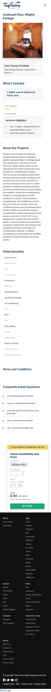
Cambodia (30, 558)
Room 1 (12, 479)
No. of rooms (15, 470)
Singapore (30, 529)
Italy (4, 602)
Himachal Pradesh (33, 602)
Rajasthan (30, 609)
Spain (5, 598)
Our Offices (30, 634)
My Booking (30, 623)
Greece (6, 594)
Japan (28, 562)
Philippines (30, 577)
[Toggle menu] (45, 5)
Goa (27, 587)
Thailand (29, 525)
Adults (12, 482)
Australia (6, 619)
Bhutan (28, 566)
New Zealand (8, 623)
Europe (5, 587)
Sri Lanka (29, 547)
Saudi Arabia (31, 570)
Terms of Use (8, 659)
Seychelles (7, 525)
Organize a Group (32, 626)
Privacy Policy (8, 662)
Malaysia (29, 573)
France (5, 605)
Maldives (29, 540)
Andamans (30, 591)
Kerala (28, 598)
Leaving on (14, 461)
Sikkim (28, 605)
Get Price (27, 506)
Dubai (28, 521)
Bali (27, 533)
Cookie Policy (8, 651)
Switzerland (7, 591)
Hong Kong (30, 536)
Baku (28, 555)
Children (21, 482)
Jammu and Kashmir (34, 594)
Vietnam (29, 544)
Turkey (28, 551)
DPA (4, 655)
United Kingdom (9, 609)
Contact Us (7, 648)
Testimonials (31, 619)
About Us (6, 644)
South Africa (8, 521)
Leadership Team (33, 630)
